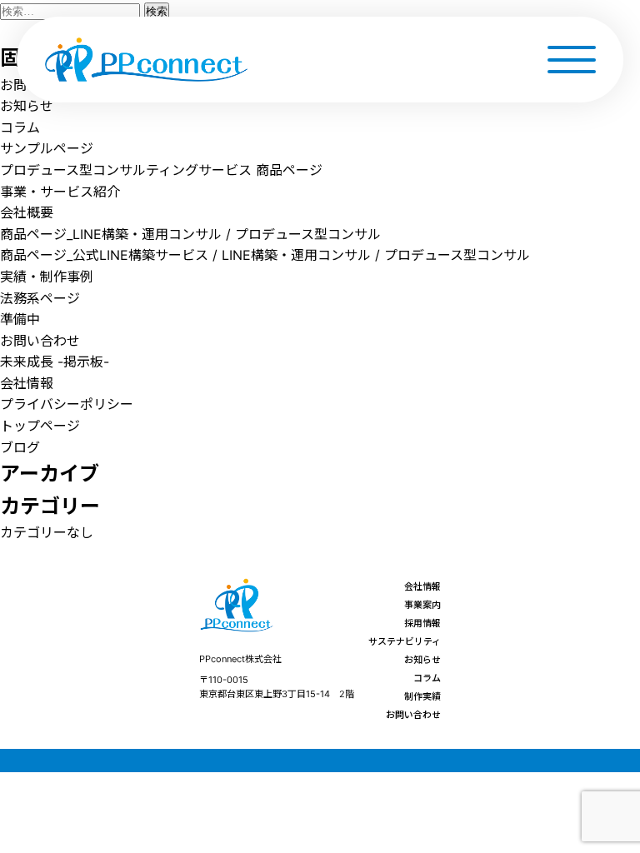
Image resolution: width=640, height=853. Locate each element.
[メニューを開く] (571, 59)
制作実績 (422, 696)
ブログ (20, 447)
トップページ (40, 425)
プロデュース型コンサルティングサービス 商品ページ (161, 170)
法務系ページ (40, 298)
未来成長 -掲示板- (54, 361)
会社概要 (26, 212)
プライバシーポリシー (66, 404)
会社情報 (26, 383)
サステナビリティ (404, 641)
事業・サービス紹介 (60, 191)
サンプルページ (46, 148)
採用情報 (422, 623)
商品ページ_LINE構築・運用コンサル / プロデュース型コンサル (190, 234)
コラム (20, 127)
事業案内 (422, 605)
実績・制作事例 (46, 276)
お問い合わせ (40, 340)
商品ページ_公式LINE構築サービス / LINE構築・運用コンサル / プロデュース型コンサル (265, 255)
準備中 (20, 319)
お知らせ (26, 105)
